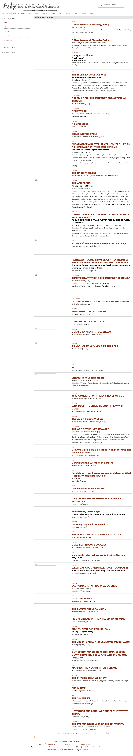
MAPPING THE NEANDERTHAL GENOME (94, 667)
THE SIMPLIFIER (81, 698)
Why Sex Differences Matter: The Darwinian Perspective (96, 500)
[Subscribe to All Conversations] (34, 737)
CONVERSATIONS (18, 14)
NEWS (68, 14)
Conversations (76, 53)
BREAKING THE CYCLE (84, 134)
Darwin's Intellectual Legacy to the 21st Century (98, 554)
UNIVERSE (74, 309)
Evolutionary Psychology (86, 511)
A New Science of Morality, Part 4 (90, 24)
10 (89, 733)
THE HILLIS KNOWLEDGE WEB (89, 74)
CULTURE (74, 131)
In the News (67, 744)
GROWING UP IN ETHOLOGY (88, 321)
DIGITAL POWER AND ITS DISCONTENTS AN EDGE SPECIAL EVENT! (100, 216)
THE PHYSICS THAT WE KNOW (89, 678)
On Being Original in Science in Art (91, 524)
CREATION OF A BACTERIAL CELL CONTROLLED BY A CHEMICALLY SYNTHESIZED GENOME (101, 145)
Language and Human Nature (88, 488)
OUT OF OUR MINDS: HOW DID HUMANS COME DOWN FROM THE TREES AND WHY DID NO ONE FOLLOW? (99, 654)
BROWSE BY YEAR (9, 47)
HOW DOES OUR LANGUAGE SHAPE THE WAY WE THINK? (100, 712)
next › (102, 733)
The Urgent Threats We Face (87, 418)
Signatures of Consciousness (88, 377)
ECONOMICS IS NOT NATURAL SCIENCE (94, 585)
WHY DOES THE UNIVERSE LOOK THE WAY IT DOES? (98, 407)
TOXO (75, 367)
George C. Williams (82, 55)
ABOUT (84, 14)
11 (92, 733)
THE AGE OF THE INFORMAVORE (90, 429)
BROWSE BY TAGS (9, 52)
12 (95, 733)
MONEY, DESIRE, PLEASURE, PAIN (91, 629)
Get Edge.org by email (83, 744)
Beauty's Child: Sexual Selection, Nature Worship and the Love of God (101, 451)
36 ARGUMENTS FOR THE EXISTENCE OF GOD (98, 395)
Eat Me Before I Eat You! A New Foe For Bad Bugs (99, 243)
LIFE (73, 141)
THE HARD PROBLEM (84, 173)
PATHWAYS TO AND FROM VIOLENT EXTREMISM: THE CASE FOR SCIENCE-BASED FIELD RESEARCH (100, 261)
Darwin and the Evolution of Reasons (92, 462)
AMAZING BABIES (82, 598)
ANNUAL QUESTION (48, 14)
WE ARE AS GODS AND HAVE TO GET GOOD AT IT (100, 567)
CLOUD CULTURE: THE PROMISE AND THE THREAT (100, 301)
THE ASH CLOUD (81, 183)
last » (108, 733)
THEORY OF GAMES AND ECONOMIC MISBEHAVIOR (101, 641)
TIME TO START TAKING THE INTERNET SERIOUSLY (101, 278)
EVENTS (60, 14)
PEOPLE (92, 14)
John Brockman (59, 741)
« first (58, 733)
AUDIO (37, 14)
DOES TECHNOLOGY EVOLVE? (89, 544)
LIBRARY (76, 14)
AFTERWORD (79, 111)
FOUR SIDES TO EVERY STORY (89, 311)
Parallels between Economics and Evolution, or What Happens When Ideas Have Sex (101, 474)
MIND (73, 22)
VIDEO (30, 14)
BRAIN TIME (79, 688)
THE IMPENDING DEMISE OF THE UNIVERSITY (98, 724)
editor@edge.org (52, 744)
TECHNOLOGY (76, 72)
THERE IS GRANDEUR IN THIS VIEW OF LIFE (97, 534)
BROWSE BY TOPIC (9, 19)
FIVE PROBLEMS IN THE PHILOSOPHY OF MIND (98, 618)
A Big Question (80, 123)
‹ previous (65, 733)
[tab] (16, 18)
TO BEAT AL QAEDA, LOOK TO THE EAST (95, 345)
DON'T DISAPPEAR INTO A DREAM (91, 331)
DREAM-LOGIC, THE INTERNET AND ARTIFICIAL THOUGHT (99, 99)
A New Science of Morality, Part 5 (90, 40)
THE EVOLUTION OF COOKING (89, 608)
